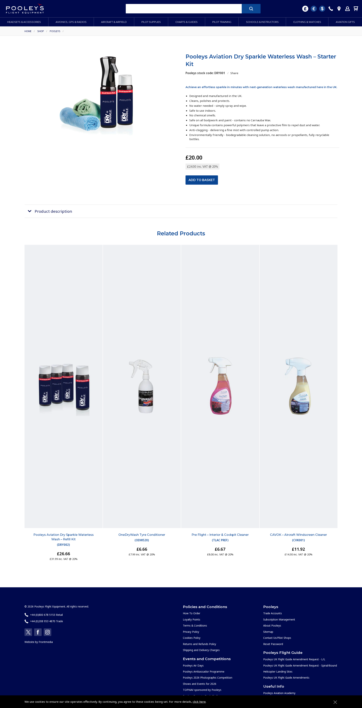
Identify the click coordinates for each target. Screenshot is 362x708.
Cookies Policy (191, 638)
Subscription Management (279, 619)
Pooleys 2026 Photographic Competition (207, 677)
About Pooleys (272, 625)
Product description (53, 211)
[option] (99, 95)
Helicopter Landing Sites (277, 671)
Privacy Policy (191, 632)
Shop (40, 31)
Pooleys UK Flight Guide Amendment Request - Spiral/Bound (300, 665)
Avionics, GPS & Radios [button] (71, 22)
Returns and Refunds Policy (199, 644)
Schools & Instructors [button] (262, 22)
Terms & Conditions (195, 625)
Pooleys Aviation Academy (279, 693)
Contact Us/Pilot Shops (277, 638)
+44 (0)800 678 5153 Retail (46, 615)
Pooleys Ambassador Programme (203, 671)
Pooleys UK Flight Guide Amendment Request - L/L (294, 659)
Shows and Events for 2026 (199, 684)
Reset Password (273, 644)
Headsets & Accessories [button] (24, 22)
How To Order (191, 613)
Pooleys (55, 31)
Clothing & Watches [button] (307, 22)
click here (199, 701)
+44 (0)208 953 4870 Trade (46, 621)
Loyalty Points (191, 619)
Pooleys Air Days (193, 665)
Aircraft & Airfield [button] (114, 22)
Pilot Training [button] (221, 22)
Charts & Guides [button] (186, 22)
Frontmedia (46, 642)
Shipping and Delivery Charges (201, 650)
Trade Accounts (272, 613)
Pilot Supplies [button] (151, 22)
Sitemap (268, 632)
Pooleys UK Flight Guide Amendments (286, 677)
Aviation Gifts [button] (345, 22)
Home (28, 31)
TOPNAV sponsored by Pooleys (202, 690)
